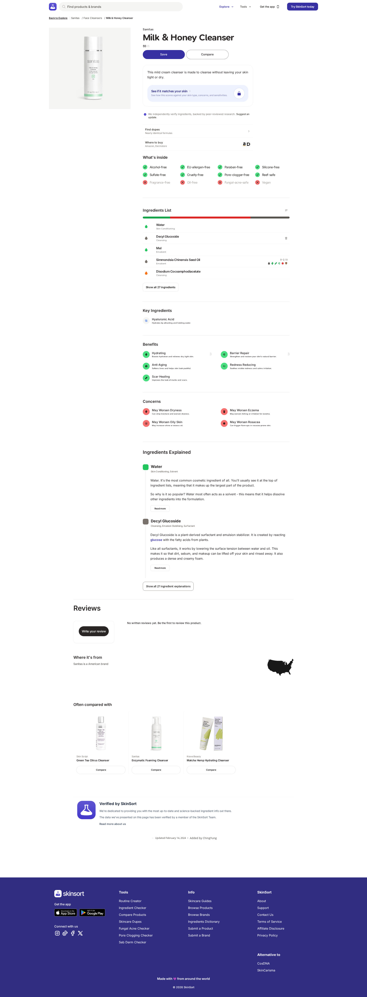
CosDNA (263, 963)
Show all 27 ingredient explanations (168, 586)
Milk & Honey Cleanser (119, 17)
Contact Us (265, 915)
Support (263, 908)
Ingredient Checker (132, 908)
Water (156, 466)
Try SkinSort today (302, 6)
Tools (243, 6)
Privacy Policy (267, 935)
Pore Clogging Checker (136, 935)
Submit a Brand (199, 935)
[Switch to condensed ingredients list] (286, 210)
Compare (207, 54)
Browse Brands (199, 915)
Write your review (94, 631)
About (261, 901)
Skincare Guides (199, 901)
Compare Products (132, 915)
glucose (156, 540)
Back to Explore (58, 17)
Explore (224, 6)
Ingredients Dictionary (204, 921)
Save (163, 54)
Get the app (267, 6)
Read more (160, 508)
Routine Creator (130, 901)
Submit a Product (200, 928)
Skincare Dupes (130, 921)
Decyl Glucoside (166, 521)
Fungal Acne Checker (134, 928)
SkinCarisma (266, 970)
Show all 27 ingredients (160, 287)
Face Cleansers (93, 17)
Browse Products (200, 908)
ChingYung (210, 838)
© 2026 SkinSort (183, 987)
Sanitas (75, 17)
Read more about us (112, 823)
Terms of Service (269, 921)
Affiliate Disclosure (270, 928)
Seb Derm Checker (132, 942)
